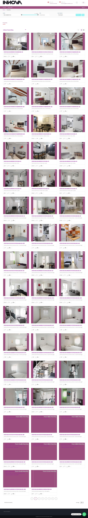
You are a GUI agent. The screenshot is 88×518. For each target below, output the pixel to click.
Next (56, 498)
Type (40, 13)
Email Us (63, 2)
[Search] (83, 3)
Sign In (83, 7)
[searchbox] (44, 14)
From (4, 13)
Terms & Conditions (7, 511)
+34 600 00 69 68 (53, 3)
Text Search (60, 13)
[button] (84, 514)
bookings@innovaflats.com (67, 3)
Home (4, 7)
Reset (77, 14)
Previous (32, 498)
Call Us (51, 2)
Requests (10, 7)
